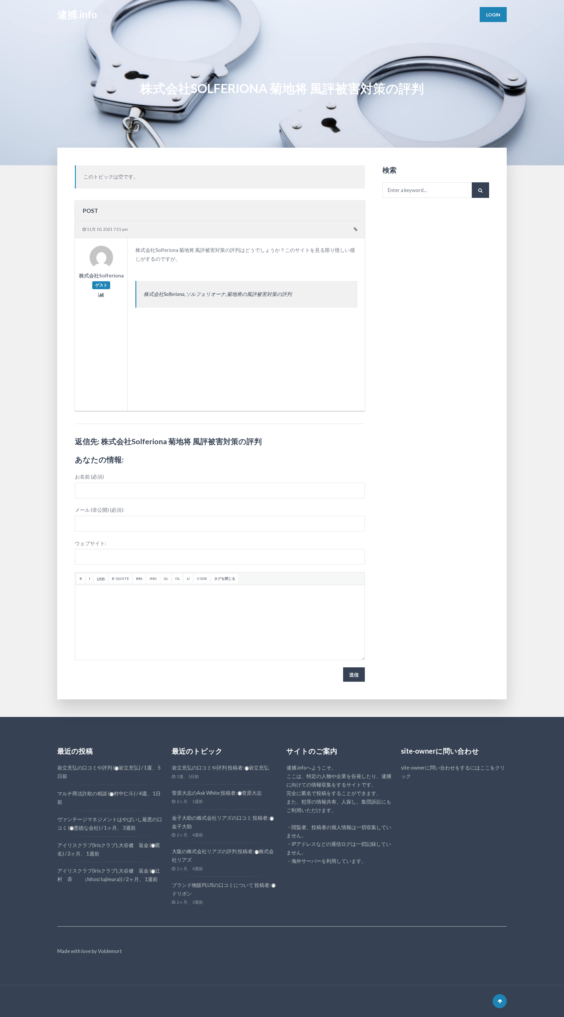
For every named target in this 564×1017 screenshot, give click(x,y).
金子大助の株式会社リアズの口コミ (212, 818)
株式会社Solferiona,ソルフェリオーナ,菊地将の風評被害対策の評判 (218, 294)
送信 (354, 674)
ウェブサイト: (90, 543)
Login (493, 14)
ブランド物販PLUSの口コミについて (213, 885)
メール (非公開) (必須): (99, 510)
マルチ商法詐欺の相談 (82, 793)
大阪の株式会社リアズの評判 (204, 851)
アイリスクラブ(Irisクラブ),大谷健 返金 (103, 845)
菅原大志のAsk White (196, 793)
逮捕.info (77, 14)
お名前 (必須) (89, 477)
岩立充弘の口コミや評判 (84, 768)
